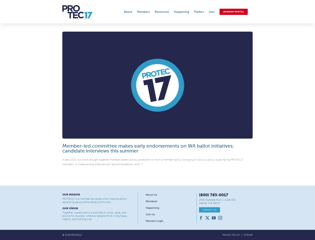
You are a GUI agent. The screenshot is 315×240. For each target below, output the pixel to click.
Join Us (150, 214)
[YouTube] (214, 218)
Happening (152, 207)
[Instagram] (220, 218)
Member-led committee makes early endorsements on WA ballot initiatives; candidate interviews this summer (148, 148)
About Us (151, 194)
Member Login (154, 221)
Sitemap (248, 235)
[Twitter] (207, 218)
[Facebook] (201, 218)
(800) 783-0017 (213, 195)
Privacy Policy (231, 235)
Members (151, 201)
